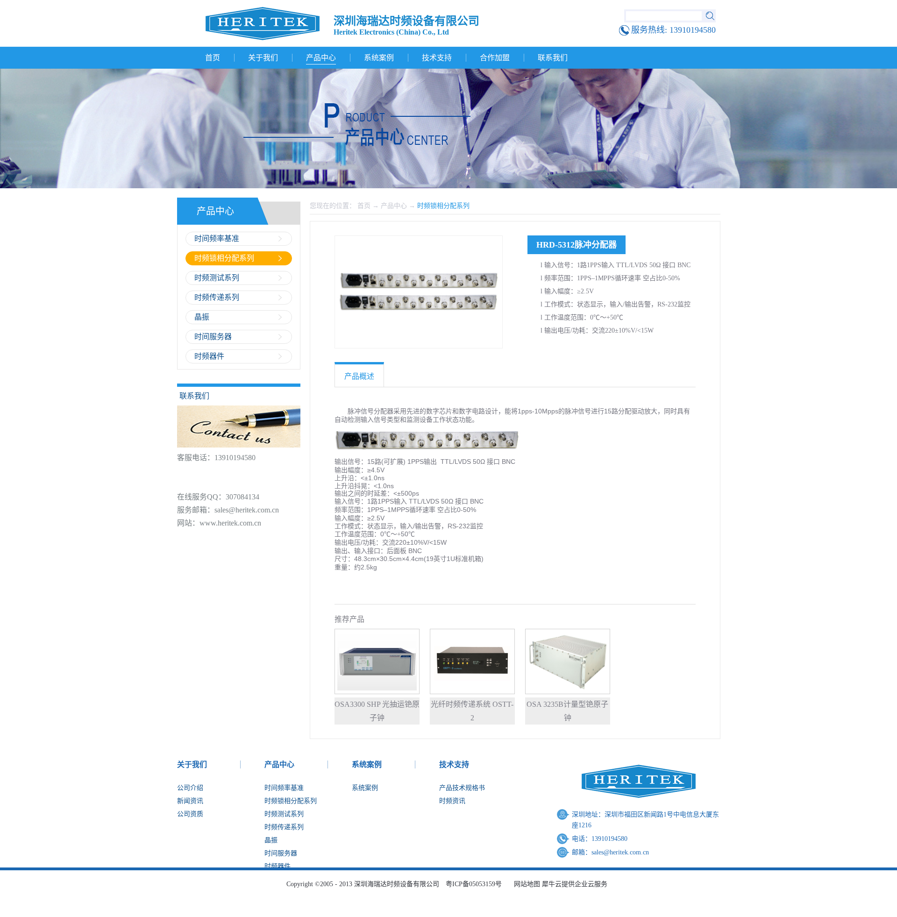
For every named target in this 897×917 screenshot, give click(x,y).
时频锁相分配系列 (443, 205)
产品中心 (394, 205)
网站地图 (525, 884)
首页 (212, 58)
